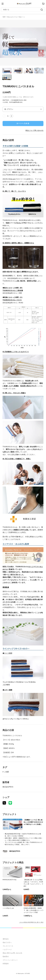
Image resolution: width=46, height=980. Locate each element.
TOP (4, 17)
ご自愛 (6, 772)
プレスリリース (8, 946)
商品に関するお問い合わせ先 (12, 953)
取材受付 (6, 956)
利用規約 (6, 963)
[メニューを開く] (2, 3)
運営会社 (6, 939)
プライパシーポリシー (10, 960)
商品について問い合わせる (34, 130)
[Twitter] (4, 803)
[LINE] (10, 803)
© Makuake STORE (23, 973)
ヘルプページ (7, 949)
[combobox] (22, 9)
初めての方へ (7, 942)
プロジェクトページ (12, 17)
